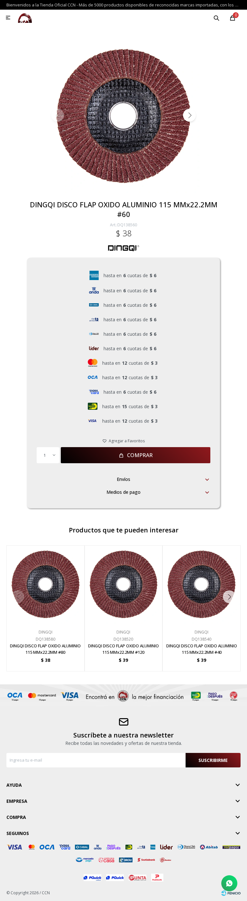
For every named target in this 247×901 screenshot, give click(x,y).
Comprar (140, 455)
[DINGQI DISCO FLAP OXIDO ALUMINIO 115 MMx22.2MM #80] (45, 584)
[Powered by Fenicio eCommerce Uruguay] (231, 893)
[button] (216, 18)
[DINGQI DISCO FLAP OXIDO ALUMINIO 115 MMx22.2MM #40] (201, 584)
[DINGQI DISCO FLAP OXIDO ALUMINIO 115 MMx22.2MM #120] (124, 584)
